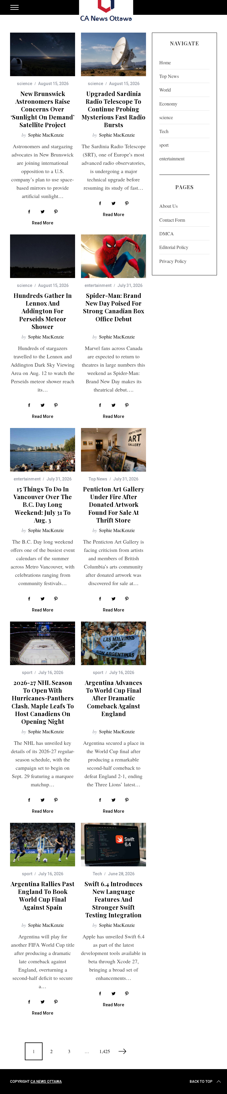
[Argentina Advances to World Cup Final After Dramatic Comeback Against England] (113, 643)
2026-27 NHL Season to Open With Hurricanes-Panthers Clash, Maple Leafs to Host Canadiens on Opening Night (43, 701)
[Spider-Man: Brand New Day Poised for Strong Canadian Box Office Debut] (113, 256)
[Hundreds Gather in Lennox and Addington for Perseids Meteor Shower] (42, 256)
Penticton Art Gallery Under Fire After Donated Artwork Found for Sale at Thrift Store (113, 504)
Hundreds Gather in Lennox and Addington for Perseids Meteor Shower (43, 310)
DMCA (166, 233)
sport (27, 672)
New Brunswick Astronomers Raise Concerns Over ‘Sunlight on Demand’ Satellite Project (42, 109)
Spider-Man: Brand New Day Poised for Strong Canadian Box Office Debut (113, 307)
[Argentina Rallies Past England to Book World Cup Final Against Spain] (42, 844)
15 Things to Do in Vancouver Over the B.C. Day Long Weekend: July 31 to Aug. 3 (43, 504)
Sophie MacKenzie (46, 135)
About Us (168, 206)
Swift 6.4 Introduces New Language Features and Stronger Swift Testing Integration (113, 899)
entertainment (98, 285)
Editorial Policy (173, 247)
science (24, 83)
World (165, 90)
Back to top (201, 1081)
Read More (42, 223)
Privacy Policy (173, 261)
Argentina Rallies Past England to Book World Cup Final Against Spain (42, 895)
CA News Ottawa (46, 1081)
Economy (168, 103)
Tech (97, 873)
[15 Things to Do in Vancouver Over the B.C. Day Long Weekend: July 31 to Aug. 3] (42, 450)
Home (165, 62)
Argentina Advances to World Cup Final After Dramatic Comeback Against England (113, 698)
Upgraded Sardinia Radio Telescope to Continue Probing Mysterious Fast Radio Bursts (113, 109)
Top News (98, 479)
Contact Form (172, 220)
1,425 (104, 1051)
